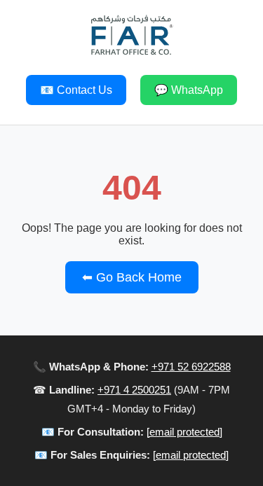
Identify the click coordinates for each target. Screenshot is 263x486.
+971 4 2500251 (134, 390)
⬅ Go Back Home (132, 277)
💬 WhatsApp (188, 90)
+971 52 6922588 (191, 367)
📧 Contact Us (76, 90)
